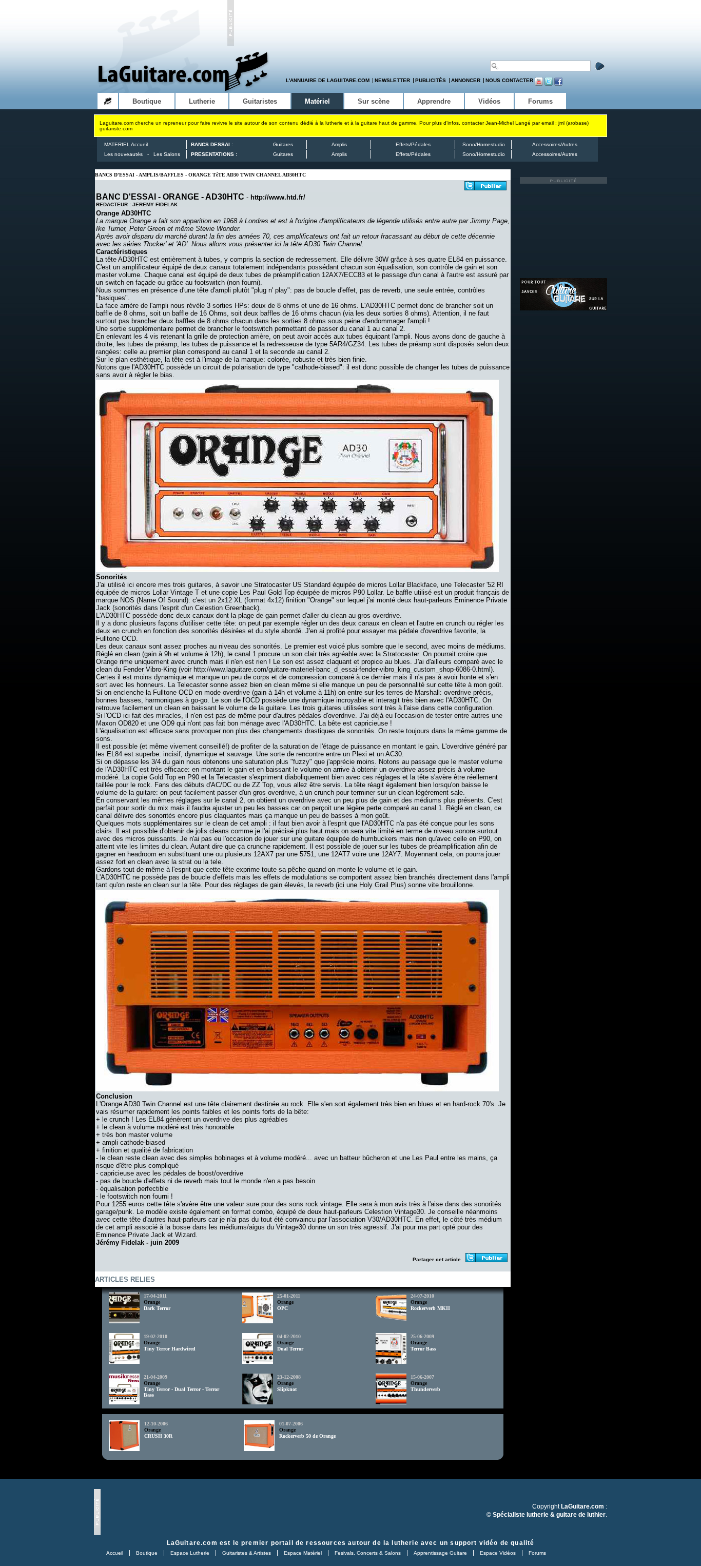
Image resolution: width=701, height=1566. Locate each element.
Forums (537, 1553)
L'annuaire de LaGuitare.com (327, 80)
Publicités (430, 80)
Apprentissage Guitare (440, 1553)
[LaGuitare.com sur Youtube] (539, 84)
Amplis (339, 144)
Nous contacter (509, 80)
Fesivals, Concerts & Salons (368, 1553)
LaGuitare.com (192, 1542)
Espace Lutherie (189, 1553)
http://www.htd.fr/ (277, 197)
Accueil (114, 1553)
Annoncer (465, 80)
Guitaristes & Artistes (246, 1553)
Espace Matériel (303, 1553)
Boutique (147, 1553)
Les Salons (166, 154)
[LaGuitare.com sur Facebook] (558, 84)
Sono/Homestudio (483, 144)
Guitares (283, 144)
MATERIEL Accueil (126, 144)
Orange (152, 1302)
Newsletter (392, 80)
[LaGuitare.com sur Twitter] (548, 84)
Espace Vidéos (498, 1553)
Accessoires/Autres (554, 144)
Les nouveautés (123, 154)
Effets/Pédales (413, 144)
